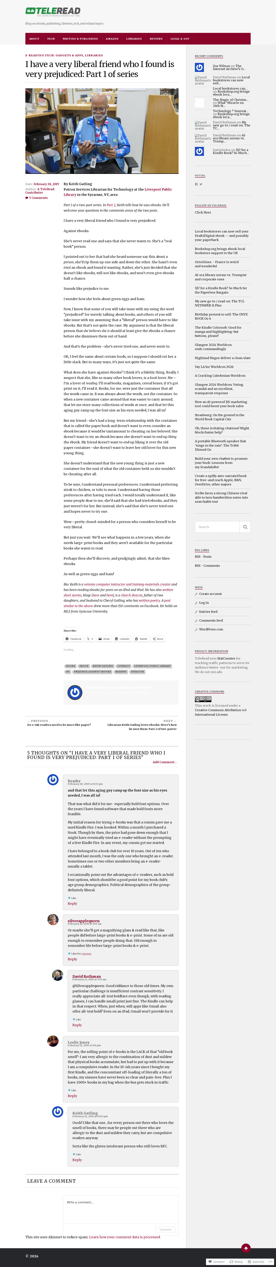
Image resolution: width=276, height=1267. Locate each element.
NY (68, 671)
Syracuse (137, 671)
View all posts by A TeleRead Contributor (117, 692)
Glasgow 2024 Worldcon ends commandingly (213, 347)
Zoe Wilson (221, 66)
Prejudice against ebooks (92, 671)
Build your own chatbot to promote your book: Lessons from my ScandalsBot (221, 463)
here (96, 595)
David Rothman (86, 976)
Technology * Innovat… (230, 111)
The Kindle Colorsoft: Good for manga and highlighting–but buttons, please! (218, 332)
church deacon (131, 595)
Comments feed (211, 620)
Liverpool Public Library (152, 666)
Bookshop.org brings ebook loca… (231, 93)
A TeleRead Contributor (39, 190)
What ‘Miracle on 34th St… (228, 104)
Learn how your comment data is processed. (125, 1237)
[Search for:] (223, 527)
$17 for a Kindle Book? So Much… (231, 151)
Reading (121, 671)
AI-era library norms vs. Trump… (229, 138)
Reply (72, 904)
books (70, 666)
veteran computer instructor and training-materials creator (127, 584)
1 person (86, 953)
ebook (84, 666)
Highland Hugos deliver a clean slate (223, 358)
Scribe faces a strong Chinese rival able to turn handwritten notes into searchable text (221, 497)
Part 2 (111, 205)
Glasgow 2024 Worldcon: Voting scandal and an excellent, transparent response (219, 389)
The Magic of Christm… (230, 100)
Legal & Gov (180, 38)
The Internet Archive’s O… (229, 67)
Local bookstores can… (230, 88)
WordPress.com (211, 629)
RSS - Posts (203, 556)
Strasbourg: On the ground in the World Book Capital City (219, 417)
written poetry (149, 600)
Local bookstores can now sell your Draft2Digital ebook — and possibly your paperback (222, 235)
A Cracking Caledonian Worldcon (220, 375)
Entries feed (208, 612)
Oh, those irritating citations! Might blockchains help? (222, 430)
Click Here (203, 212)
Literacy (124, 666)
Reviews (156, 38)
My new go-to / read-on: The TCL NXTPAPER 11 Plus (219, 303)
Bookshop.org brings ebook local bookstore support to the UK (220, 251)
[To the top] (246, 1248)
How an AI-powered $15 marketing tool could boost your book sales (221, 404)
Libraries (134, 38)
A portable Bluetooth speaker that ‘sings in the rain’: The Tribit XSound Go (220, 445)
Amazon (112, 38)
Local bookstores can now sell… (231, 80)
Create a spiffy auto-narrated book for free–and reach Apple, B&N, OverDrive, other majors (221, 480)
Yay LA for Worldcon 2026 (214, 367)
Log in (204, 602)
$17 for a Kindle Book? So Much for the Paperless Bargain (221, 290)
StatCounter (226, 658)
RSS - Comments (207, 565)
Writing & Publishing (80, 38)
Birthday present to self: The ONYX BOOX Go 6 (221, 316)
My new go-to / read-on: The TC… (231, 125)
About (34, 38)
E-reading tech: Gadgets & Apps (54, 55)
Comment (165, 1229)
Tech (51, 38)
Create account (210, 594)
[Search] (245, 527)
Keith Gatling (103, 666)
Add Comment (163, 762)
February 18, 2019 (46, 184)
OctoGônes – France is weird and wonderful (217, 264)
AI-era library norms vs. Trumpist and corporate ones (221, 277)
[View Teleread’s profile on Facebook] (196, 184)
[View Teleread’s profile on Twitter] (200, 184)
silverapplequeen (84, 921)
